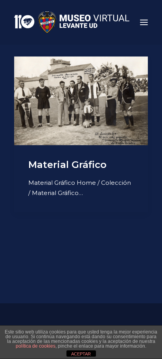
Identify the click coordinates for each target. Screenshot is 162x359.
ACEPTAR (81, 354)
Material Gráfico (67, 164)
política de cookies (35, 346)
